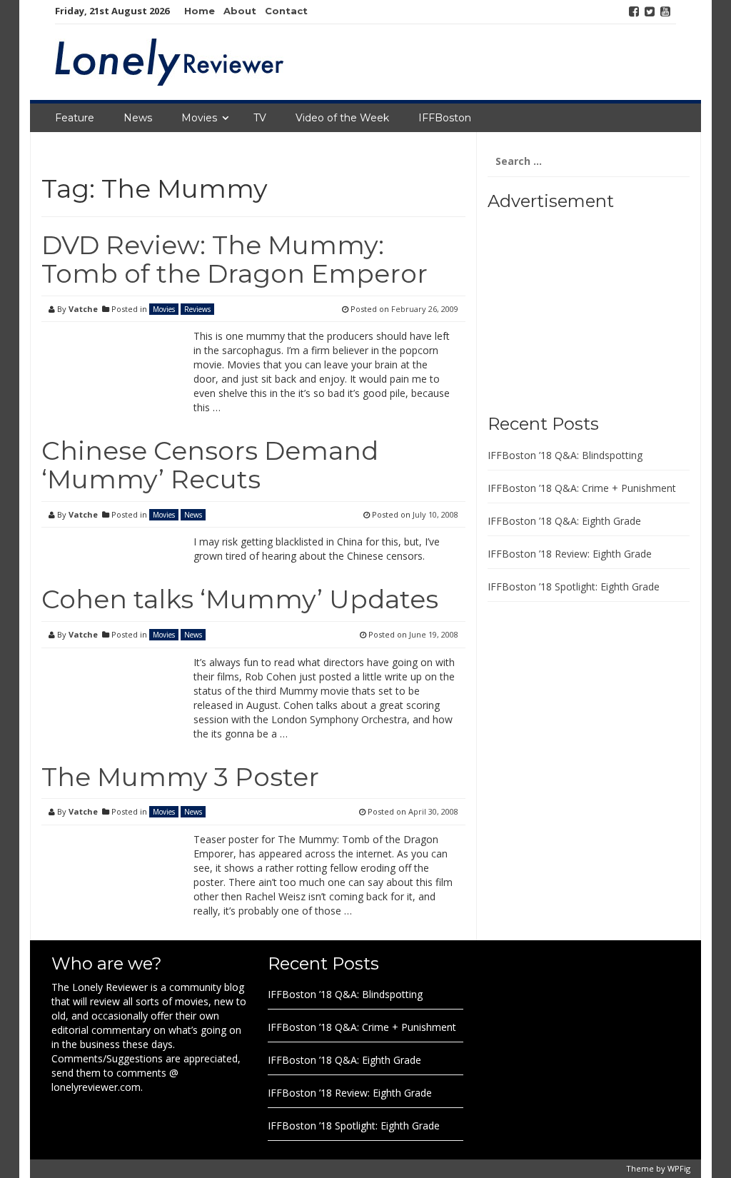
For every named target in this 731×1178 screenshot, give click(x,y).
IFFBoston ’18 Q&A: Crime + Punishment (582, 488)
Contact (286, 10)
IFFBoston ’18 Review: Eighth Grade (570, 553)
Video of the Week (342, 117)
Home (199, 10)
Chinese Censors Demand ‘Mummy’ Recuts (209, 465)
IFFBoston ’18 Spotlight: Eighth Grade (574, 586)
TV (259, 117)
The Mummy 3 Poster (180, 776)
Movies (199, 117)
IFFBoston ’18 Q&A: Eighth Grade (564, 521)
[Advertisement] (577, 307)
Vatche (83, 308)
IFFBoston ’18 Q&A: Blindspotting (565, 455)
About (239, 10)
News (137, 117)
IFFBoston (444, 117)
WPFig (678, 1168)
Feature (74, 117)
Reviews (197, 309)
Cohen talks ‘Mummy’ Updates (239, 599)
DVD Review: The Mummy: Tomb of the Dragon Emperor (234, 259)
